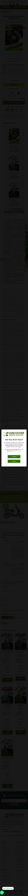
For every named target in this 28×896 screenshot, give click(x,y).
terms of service (17, 450)
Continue (14, 456)
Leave (14, 461)
